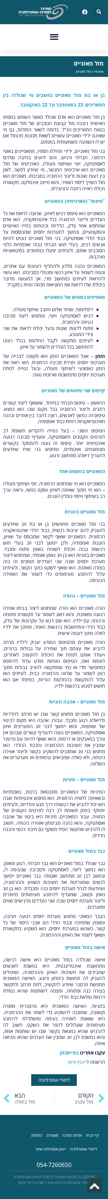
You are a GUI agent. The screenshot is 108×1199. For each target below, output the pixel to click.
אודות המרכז (72, 1135)
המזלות (36, 1135)
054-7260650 (54, 1165)
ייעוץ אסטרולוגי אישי (51, 1149)
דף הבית (92, 1135)
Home (99, 71)
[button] (99, 12)
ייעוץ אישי (77, 1062)
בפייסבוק (69, 1052)
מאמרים (52, 1135)
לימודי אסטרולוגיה (83, 1149)
